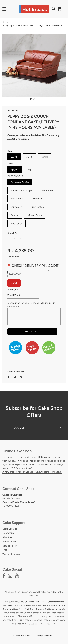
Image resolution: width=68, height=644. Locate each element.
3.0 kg (29, 156)
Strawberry (16, 206)
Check (14, 282)
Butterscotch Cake (55, 601)
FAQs (5, 550)
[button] (31, 99)
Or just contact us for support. (42, 624)
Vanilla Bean (17, 198)
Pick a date (13, 289)
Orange (15, 215)
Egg (30, 169)
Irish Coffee (38, 206)
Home (5, 22)
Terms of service (11, 554)
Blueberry (37, 198)
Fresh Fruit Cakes (27, 609)
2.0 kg (14, 156)
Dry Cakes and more (54, 609)
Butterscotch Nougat (22, 190)
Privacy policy (9, 541)
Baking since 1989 (44, 635)
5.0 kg (44, 156)
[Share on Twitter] (15, 377)
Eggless (15, 169)
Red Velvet (16, 223)
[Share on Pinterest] (21, 377)
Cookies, (40, 609)
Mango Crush (35, 215)
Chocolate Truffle (20, 182)
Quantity (12, 233)
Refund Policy (9, 545)
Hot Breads (12, 110)
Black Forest (48, 190)
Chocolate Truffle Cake (35, 601)
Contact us (8, 533)
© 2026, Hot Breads (22, 635)
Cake (15, 605)
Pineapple (40, 605)
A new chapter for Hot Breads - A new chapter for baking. (32, 471)
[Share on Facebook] (9, 377)
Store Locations (10, 528)
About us (7, 537)
